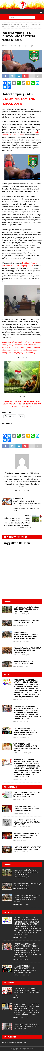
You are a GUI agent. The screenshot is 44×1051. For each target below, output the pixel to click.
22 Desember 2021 (10, 46)
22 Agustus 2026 (20, 666)
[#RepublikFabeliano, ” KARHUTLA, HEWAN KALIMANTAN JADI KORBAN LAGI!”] (7, 650)
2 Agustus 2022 (19, 1017)
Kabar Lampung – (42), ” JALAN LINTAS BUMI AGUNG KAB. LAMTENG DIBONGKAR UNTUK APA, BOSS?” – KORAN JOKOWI (22, 404)
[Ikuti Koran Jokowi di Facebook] (18, 490)
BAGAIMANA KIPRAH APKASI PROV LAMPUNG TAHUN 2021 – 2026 (27, 848)
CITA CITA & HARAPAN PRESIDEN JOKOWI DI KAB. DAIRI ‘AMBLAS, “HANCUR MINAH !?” (26, 794)
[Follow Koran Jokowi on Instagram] (22, 490)
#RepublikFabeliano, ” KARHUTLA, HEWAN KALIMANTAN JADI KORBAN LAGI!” (27, 650)
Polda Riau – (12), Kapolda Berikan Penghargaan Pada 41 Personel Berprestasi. (26, 808)
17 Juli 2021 (18, 799)
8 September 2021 (21, 813)
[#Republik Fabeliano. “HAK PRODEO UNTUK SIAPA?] (7, 664)
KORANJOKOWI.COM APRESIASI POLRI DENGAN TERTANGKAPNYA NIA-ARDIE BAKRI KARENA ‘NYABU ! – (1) (27, 991)
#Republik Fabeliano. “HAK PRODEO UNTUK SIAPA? (24, 662)
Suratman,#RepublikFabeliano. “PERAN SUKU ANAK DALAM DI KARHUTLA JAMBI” (26, 609)
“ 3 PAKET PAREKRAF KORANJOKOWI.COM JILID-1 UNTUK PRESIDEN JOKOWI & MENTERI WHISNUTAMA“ (25, 731)
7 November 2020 (20, 737)
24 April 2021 (19, 699)
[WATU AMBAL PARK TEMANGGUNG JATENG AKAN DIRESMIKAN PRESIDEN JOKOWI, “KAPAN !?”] (7, 746)
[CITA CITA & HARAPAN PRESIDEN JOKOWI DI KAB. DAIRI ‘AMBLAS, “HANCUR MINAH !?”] (7, 795)
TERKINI (7, 601)
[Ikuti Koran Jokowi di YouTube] (27, 490)
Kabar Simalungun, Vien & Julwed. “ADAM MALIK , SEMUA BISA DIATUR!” (26, 822)
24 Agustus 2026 (20, 625)
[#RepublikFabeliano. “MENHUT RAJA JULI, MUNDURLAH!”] (7, 623)
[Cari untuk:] (22, 17)
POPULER (8, 674)
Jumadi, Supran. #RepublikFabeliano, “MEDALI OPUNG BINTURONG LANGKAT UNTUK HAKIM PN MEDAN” (25, 635)
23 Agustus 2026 (20, 655)
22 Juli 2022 (18, 840)
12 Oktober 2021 (20, 852)
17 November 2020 (21, 753)
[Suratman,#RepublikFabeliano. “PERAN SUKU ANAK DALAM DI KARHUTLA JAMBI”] (7, 609)
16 (27, 699)
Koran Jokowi (25, 46)
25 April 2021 (19, 779)
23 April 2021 (19, 721)
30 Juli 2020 (18, 1029)
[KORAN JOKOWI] (22, 8)
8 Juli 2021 (18, 997)
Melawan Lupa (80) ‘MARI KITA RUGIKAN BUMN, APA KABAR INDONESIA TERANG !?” (26, 835)
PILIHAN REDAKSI (11, 787)
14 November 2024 (21, 826)
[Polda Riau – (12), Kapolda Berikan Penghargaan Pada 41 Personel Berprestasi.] (7, 808)
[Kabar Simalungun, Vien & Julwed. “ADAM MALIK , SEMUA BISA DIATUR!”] (7, 822)
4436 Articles (34, 473)
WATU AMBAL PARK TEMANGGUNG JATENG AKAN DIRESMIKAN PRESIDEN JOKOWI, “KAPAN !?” (26, 747)
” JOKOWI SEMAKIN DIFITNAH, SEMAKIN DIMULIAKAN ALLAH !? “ (26, 1025)
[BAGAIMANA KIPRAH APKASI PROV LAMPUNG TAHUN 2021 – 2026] (7, 849)
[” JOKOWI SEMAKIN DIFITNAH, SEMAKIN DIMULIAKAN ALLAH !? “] (7, 1026)
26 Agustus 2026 (20, 614)
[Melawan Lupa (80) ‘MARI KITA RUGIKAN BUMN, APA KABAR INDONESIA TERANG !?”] (7, 835)
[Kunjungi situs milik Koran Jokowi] (16, 490)
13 (27, 721)
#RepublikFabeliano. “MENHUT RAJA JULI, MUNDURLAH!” (26, 621)
